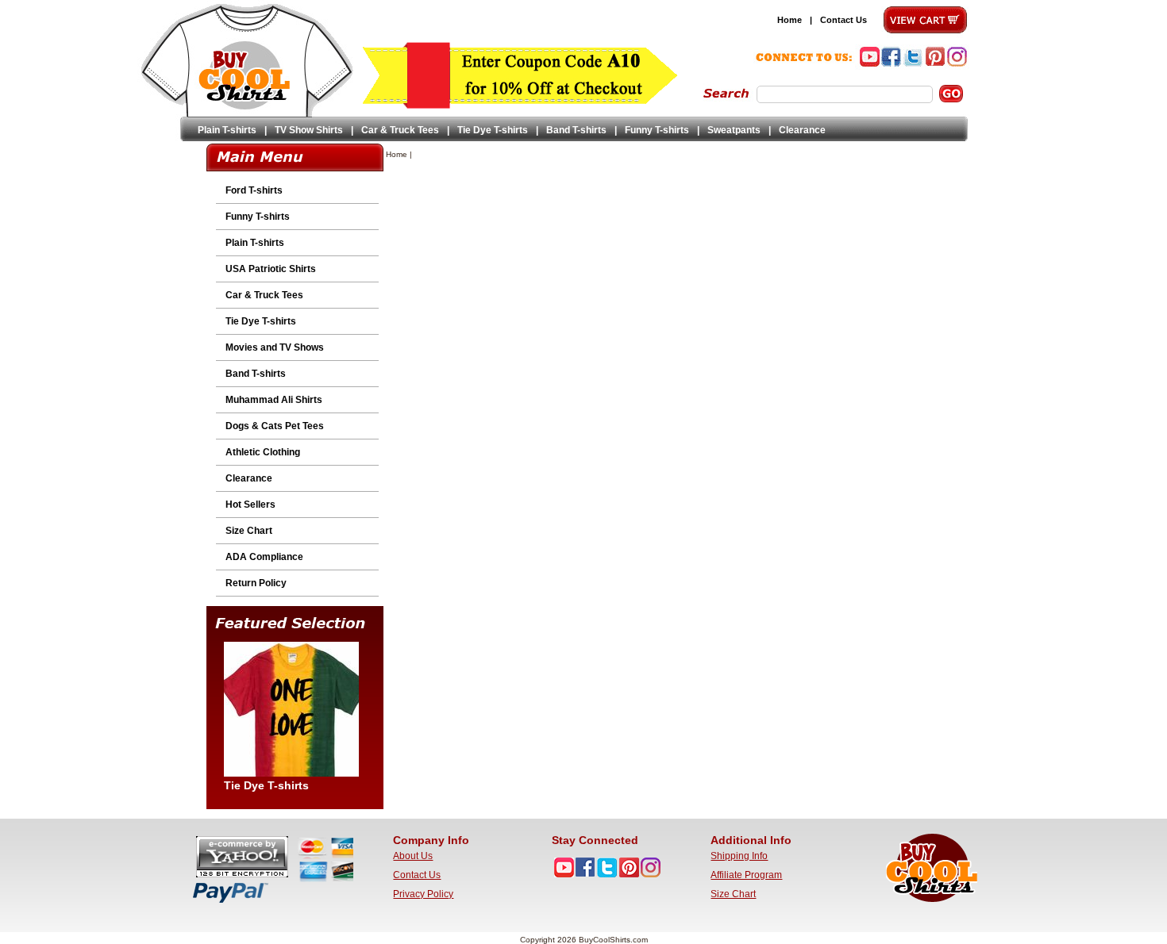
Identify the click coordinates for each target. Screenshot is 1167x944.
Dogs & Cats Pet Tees (274, 426)
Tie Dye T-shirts (492, 130)
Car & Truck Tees (400, 130)
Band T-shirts (576, 130)
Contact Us (843, 20)
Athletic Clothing (262, 452)
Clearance (802, 130)
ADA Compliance (264, 556)
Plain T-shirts (227, 130)
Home (789, 20)
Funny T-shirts (657, 130)
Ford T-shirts (254, 190)
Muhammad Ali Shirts (273, 399)
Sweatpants (734, 130)
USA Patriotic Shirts (270, 268)
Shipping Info (739, 855)
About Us (413, 855)
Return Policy (256, 583)
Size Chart (248, 530)
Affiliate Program (746, 875)
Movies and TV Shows (274, 347)
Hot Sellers (250, 504)
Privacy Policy (423, 894)
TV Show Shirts (309, 130)
